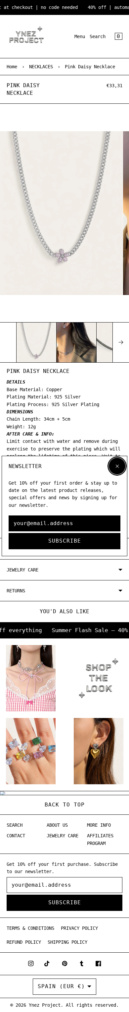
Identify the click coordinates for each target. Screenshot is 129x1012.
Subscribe (64, 541)
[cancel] (117, 466)
